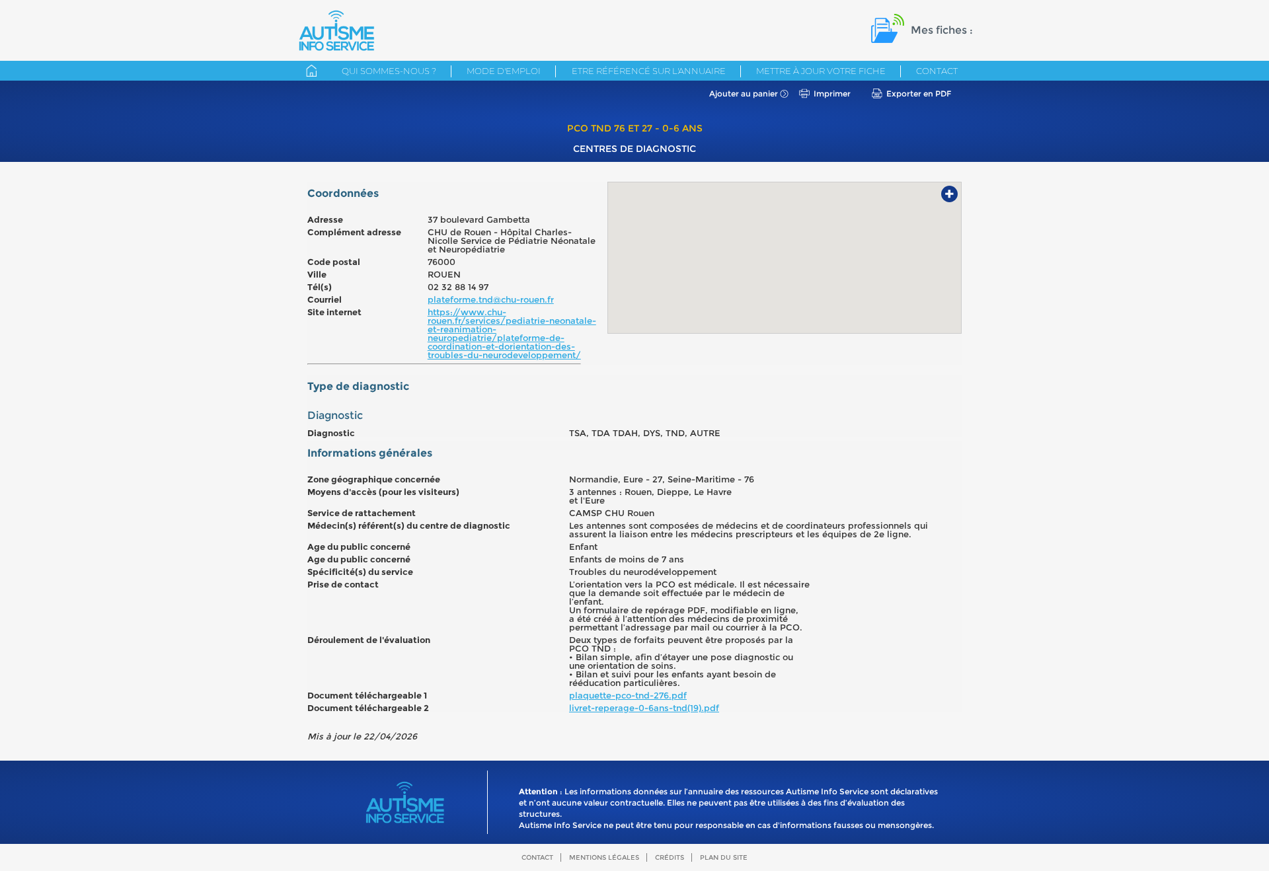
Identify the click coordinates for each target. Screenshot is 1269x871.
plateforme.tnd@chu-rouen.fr (491, 299)
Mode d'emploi (504, 70)
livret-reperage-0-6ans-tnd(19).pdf (644, 707)
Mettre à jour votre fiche (821, 70)
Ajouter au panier (743, 93)
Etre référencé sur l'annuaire (649, 70)
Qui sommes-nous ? (389, 70)
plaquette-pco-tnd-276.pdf (628, 695)
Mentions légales (604, 857)
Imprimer (832, 93)
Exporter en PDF (918, 93)
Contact (937, 70)
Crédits (669, 857)
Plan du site (724, 857)
